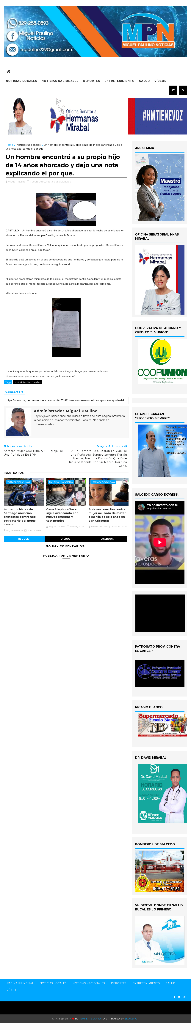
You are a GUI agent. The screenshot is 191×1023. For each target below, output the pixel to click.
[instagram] (184, 997)
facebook (107, 538)
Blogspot (131, 1018)
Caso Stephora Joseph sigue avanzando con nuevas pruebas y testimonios (63, 515)
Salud (144, 81)
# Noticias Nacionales (27, 382)
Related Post (15, 472)
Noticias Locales (21, 81)
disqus (65, 538)
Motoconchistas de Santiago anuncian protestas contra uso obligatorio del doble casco (20, 517)
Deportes (91, 81)
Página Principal (20, 983)
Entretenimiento (120, 81)
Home (9, 144)
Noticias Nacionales (60, 81)
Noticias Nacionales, (59, 181)
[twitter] (179, 997)
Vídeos (160, 81)
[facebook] (174, 997)
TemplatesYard (90, 1018)
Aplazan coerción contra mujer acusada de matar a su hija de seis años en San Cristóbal (107, 515)
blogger (24, 538)
